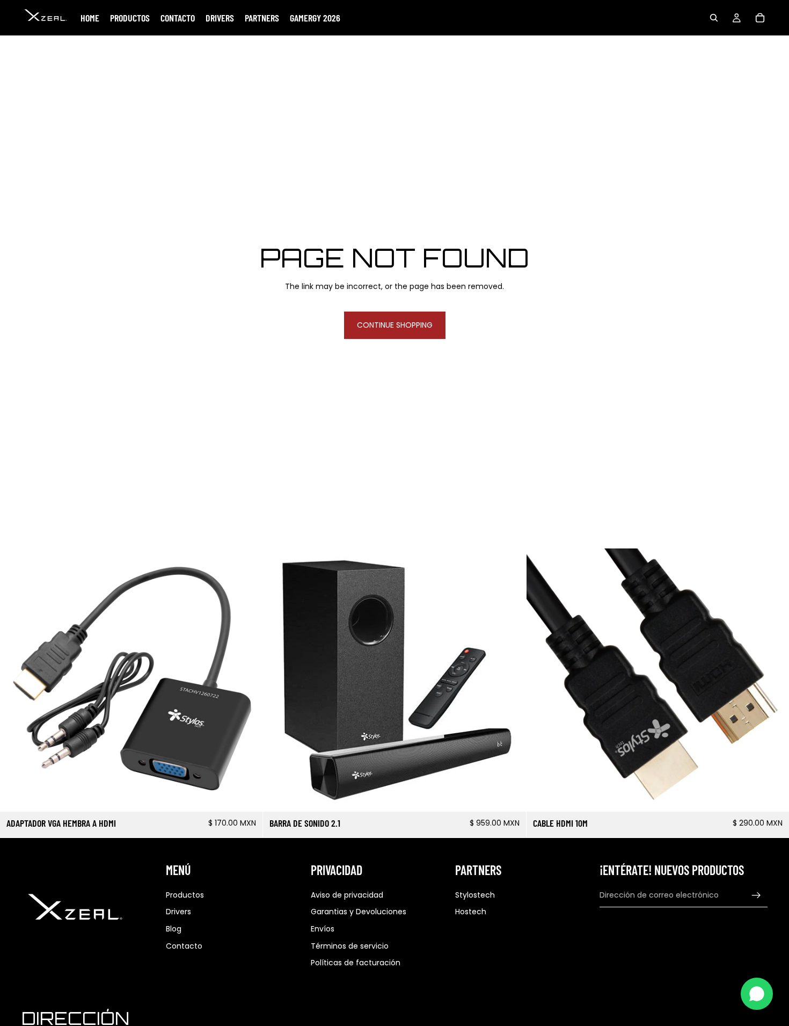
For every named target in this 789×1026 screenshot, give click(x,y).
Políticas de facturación (355, 962)
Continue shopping (395, 325)
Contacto (184, 946)
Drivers (178, 912)
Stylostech (475, 895)
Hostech (470, 912)
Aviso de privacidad (347, 895)
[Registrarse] (756, 895)
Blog (173, 928)
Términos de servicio (350, 946)
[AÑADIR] (246, 795)
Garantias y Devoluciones (358, 912)
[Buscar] (714, 18)
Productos (185, 895)
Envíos (322, 928)
